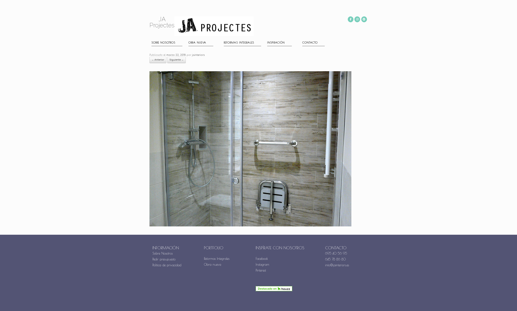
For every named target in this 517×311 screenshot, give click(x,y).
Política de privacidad (166, 265)
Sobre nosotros (163, 42)
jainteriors (198, 55)
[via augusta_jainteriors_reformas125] (250, 225)
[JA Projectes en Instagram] (357, 19)
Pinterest (261, 270)
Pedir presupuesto (163, 259)
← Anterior (158, 59)
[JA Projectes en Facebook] (350, 19)
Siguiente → (176, 59)
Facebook (262, 258)
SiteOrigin (266, 303)
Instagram (262, 264)
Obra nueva (197, 42)
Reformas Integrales (239, 42)
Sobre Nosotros (162, 253)
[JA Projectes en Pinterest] (364, 19)
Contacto (310, 42)
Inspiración (276, 42)
